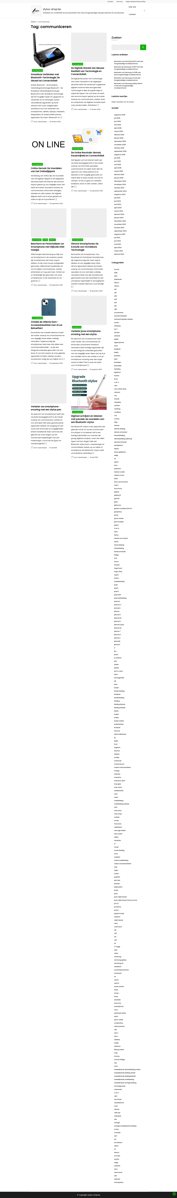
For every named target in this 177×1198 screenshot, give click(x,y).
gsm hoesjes (36, 240)
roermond (118, 927)
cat (115, 396)
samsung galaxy (120, 960)
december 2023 (120, 221)
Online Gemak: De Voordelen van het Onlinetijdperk (46, 170)
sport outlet (118, 1020)
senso (116, 980)
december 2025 (120, 141)
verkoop (117, 1113)
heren (116, 542)
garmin (116, 498)
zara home (118, 1172)
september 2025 (120, 151)
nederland (118, 827)
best (116, 359)
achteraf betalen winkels (123, 319)
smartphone (76, 327)
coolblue (117, 412)
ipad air (117, 601)
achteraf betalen (120, 316)
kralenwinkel (118, 724)
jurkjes (116, 668)
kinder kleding (119, 691)
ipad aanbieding (120, 598)
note (116, 854)
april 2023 (118, 247)
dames (116, 425)
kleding (117, 701)
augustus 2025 (119, 155)
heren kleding (119, 545)
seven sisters (119, 986)
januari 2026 (118, 138)
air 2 (115, 329)
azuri (116, 346)
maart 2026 (118, 131)
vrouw (116, 1129)
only (115, 867)
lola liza (117, 751)
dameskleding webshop (123, 439)
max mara (118, 787)
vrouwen (117, 1133)
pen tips (117, 880)
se (115, 976)
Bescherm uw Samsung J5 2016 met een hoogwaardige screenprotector (127, 73)
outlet (116, 874)
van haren (118, 1099)
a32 (115, 299)
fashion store (119, 475)
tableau (117, 1040)
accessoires (118, 313)
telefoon (52, 240)
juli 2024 (117, 198)
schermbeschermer (121, 970)
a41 (115, 303)
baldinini (117, 349)
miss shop (118, 814)
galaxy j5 (117, 495)
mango (117, 771)
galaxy (116, 492)
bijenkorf (117, 372)
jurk (115, 661)
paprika (117, 877)
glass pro (117, 505)
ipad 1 (116, 588)
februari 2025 (119, 174)
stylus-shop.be (52, 9)
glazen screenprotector (123, 508)
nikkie (116, 837)
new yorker (118, 834)
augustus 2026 (119, 115)
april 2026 (118, 128)
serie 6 (116, 983)
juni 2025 (117, 161)
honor (116, 561)
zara (115, 1169)
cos (115, 415)
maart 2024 (118, 211)
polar (116, 890)
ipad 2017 (117, 595)
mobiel (45, 240)
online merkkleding (121, 860)
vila (115, 1119)
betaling (117, 369)
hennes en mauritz (121, 538)
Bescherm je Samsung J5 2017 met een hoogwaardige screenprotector (128, 68)
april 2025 (118, 168)
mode (116, 820)
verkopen (117, 1116)
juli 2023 (117, 238)
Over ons (120, 1)
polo (116, 893)
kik (115, 681)
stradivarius (118, 1023)
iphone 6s (117, 628)
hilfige (116, 555)
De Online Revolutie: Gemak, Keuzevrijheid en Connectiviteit (87, 154)
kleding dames (119, 704)
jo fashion (118, 658)
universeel (118, 1089)
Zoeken (117, 37)
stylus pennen (119, 1026)
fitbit (116, 479)
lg (115, 737)
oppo (116, 870)
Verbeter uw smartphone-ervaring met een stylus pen (46, 408)
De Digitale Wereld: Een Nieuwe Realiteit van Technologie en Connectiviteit (87, 71)
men (115, 794)
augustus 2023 (119, 234)
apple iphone (119, 342)
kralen (116, 718)
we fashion (118, 1142)
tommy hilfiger (119, 1059)
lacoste (117, 731)
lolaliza (116, 754)
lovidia (116, 757)
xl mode (117, 1156)
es (115, 459)
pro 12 (116, 903)
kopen (116, 714)
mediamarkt (118, 791)
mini (115, 807)
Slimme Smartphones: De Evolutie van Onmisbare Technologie (84, 246)
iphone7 (117, 644)
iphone (116, 611)
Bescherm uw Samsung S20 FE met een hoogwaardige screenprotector (128, 62)
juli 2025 (117, 158)
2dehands (118, 279)
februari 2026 (119, 135)
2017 (115, 276)
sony (116, 1010)
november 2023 (120, 224)
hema (116, 535)
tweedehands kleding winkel (124, 1073)
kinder (116, 688)
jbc (115, 651)
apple (116, 339)
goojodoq (118, 512)
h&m (116, 532)
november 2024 (120, 184)
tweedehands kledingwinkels (125, 1076)
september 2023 (120, 231)
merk (116, 797)
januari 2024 (118, 218)
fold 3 (116, 485)
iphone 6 (117, 621)
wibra (116, 1146)
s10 (115, 930)
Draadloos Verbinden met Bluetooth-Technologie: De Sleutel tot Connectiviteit (45, 77)
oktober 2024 (119, 188)
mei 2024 (117, 204)
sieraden (117, 1000)
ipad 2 (116, 591)
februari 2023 (119, 254)
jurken (116, 664)
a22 (115, 296)
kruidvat (117, 727)
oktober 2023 (119, 228)
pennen (117, 884)
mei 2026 (117, 125)
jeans (116, 654)
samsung (117, 957)
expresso (117, 469)
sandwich (117, 967)
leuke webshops (120, 734)
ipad (116, 585)
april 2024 (118, 208)
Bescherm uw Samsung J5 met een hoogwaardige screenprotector (127, 79)
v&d (115, 1096)
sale (115, 950)
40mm (116, 283)
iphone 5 (117, 615)
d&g (115, 422)
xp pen (116, 1159)
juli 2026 (117, 118)
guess (116, 525)
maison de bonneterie (122, 767)
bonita (116, 376)
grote (116, 515)
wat (115, 1136)
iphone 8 (117, 635)
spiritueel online (120, 1013)
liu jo (116, 744)
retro (116, 923)
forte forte (118, 488)
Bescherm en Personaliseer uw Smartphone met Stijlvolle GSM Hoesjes (47, 246)
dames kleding (119, 429)
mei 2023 (117, 244)
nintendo (117, 840)
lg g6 (116, 741)
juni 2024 (117, 201)
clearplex (117, 402)
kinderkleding (119, 698)
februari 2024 (119, 214)
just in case (118, 671)
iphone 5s (117, 618)
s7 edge (117, 947)
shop (116, 996)
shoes (116, 993)
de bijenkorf (118, 445)
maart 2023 (118, 251)
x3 (115, 1149)
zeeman (117, 1179)
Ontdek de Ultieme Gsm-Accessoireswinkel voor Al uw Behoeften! (46, 325)
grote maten (119, 518)
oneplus (117, 857)
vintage (117, 1123)
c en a (116, 382)
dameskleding (119, 435)
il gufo (116, 575)
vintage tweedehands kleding (125, 1126)
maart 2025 (118, 171)
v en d (116, 1093)
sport (116, 1016)
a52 (115, 309)
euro (116, 465)
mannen (117, 774)
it (114, 648)
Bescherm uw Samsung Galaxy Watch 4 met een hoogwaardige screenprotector (128, 85)
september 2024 (120, 191)
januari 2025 (118, 178)
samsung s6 (118, 963)
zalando (117, 1166)
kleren (116, 711)
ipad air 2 (117, 605)
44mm (116, 286)
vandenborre (119, 1103)
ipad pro (117, 608)
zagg (116, 1162)
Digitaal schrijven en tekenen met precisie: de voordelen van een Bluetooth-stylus (87, 419)
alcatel (116, 332)
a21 (115, 293)
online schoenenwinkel (122, 864)
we (115, 1139)
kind (115, 684)
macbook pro (119, 764)
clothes (117, 405)
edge (116, 455)
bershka (117, 356)
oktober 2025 (119, 148)
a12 (115, 289)
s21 (115, 937)
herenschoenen (120, 552)
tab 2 (116, 1033)
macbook (117, 761)
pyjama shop (119, 913)
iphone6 (117, 641)
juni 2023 (117, 241)
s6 (115, 943)
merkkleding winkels (121, 804)
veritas (116, 1109)
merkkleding (118, 801)
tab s (116, 1036)
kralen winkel (119, 721)
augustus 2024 (119, 194)
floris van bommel (121, 482)
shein (116, 990)
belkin (116, 352)
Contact (110, 1)
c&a (115, 386)
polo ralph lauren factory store (125, 900)
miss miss (118, 810)
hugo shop (118, 571)
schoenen (118, 973)
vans (116, 1106)
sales (116, 953)
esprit (116, 462)
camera (117, 392)
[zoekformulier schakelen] (144, 10)
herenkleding (119, 548)
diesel (116, 449)
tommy (117, 1056)
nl (114, 844)
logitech (117, 747)
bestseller (118, 366)
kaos (116, 674)
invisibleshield (119, 581)
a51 (115, 306)
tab (115, 1030)
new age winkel (119, 830)
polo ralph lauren (120, 897)
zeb (115, 1176)
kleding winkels (119, 708)
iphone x (117, 638)
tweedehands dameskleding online (127, 1069)
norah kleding (119, 850)
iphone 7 (117, 631)
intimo (116, 578)
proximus (117, 907)
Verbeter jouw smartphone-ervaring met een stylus (86, 333)
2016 (115, 273)
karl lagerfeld (119, 678)
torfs (116, 1066)
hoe (115, 558)
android (117, 336)
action (116, 322)
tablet (116, 1043)
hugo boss (118, 568)
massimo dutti (119, 781)
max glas (117, 784)
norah (116, 847)
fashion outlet (119, 472)
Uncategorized (37, 70)
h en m (116, 528)
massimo (117, 777)
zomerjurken (118, 1182)
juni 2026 (117, 121)
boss (116, 379)
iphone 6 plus (119, 625)
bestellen (117, 362)
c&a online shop (120, 389)
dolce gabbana (120, 452)
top (115, 1063)
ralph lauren (118, 920)
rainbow (117, 917)
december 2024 (120, 181)
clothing (117, 409)
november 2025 (120, 145)
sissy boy (117, 1003)
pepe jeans (118, 887)
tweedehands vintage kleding (125, 1083)
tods (116, 1053)
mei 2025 (117, 165)
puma (116, 910)
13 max (116, 269)
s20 (115, 933)
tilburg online (119, 1050)
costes (116, 419)
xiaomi (116, 1152)
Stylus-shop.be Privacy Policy (135, 1)
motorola (117, 824)
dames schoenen (120, 432)
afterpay (117, 326)
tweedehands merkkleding (124, 1079)
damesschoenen (120, 442)
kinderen (117, 694)
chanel (116, 399)
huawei (116, 565)
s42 (115, 940)
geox (116, 502)
